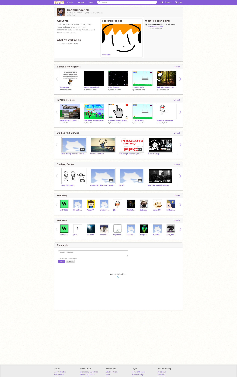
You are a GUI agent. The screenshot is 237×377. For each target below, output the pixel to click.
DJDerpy (143, 210)
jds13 (115, 210)
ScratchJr (161, 374)
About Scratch (60, 371)
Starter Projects (112, 371)
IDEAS (121, 185)
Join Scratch (166, 2)
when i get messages (165, 120)
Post (62, 261)
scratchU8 (157, 210)
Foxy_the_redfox (171, 235)
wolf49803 (64, 210)
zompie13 (143, 235)
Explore (80, 2)
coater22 (90, 235)
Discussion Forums (87, 374)
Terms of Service (138, 371)
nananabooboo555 (155, 26)
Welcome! (106, 54)
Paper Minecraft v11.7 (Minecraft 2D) (70, 120)
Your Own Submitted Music (158, 185)
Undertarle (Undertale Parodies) (73, 154)
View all (177, 66)
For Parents (59, 374)
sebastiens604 (131, 235)
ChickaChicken (131, 210)
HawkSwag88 (78, 210)
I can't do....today (67, 185)
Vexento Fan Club (97, 154)
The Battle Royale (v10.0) (94, 120)
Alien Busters (113, 87)
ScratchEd (161, 371)
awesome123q (104, 235)
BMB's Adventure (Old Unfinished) (167, 87)
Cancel (70, 261)
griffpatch (65, 123)
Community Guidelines (89, 371)
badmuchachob (67, 89)
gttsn (75, 235)
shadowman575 (104, 210)
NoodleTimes (157, 235)
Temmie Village (154, 154)
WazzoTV (90, 210)
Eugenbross (117, 235)
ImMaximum (171, 210)
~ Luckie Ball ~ (138, 87)
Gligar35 (89, 123)
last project (64, 87)
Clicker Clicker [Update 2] (118, 120)
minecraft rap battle (92, 87)
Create (70, 2)
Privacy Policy (137, 374)
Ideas (91, 2)
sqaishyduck (163, 123)
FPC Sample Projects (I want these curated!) (131, 154)
